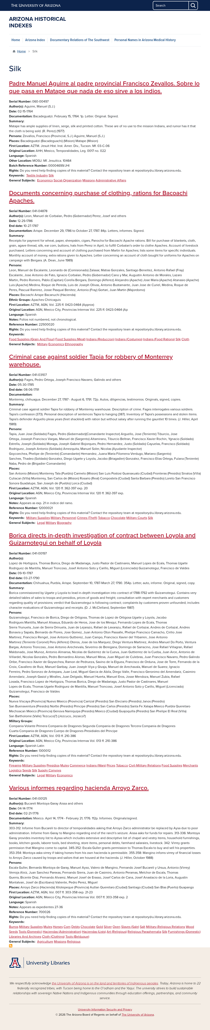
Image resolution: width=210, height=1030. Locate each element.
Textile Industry (37, 175)
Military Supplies (38, 518)
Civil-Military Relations (145, 765)
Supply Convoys (49, 770)
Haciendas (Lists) (94, 932)
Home (15, 40)
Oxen (116, 927)
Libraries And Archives (25, 937)
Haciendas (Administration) (62, 932)
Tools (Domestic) (30, 932)
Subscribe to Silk (10, 945)
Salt (142, 927)
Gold (99, 927)
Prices (111, 765)
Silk (51, 175)
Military (42, 344)
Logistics (15, 770)
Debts (75, 927)
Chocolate (118, 518)
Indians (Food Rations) (159, 339)
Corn (67, 927)
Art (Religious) (117, 932)
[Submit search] (193, 5)
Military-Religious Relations (165, 927)
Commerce (78, 765)
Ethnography (74, 344)
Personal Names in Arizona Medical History (145, 40)
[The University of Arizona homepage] (36, 5)
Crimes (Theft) (87, 518)
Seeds (26, 770)
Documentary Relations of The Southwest (79, 40)
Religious (73, 942)
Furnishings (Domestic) (184, 932)
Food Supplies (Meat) (70, 339)
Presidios (53, 765)
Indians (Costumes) (128, 339)
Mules (64, 765)
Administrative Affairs (111, 180)
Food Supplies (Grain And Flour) (32, 339)
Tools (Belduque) (77, 937)
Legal (41, 523)
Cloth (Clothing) (53, 937)
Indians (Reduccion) (100, 339)
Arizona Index (35, 40)
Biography (64, 523)
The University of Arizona (138, 1014)
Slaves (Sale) (130, 927)
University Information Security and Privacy (105, 1009)
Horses (58, 927)
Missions (88, 180)
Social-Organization (68, 180)
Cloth (185, 339)
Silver (108, 927)
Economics (45, 180)
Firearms (15, 765)
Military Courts (136, 518)
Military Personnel (63, 518)
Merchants (190, 765)
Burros (13, 927)
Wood (190, 927)
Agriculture (45, 942)
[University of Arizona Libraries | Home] (39, 962)
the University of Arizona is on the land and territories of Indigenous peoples (105, 983)
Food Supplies (172, 765)
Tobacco (104, 518)
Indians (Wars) (96, 765)
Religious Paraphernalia (144, 932)
